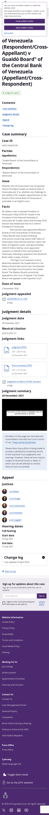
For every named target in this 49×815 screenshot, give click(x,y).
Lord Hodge (14, 498)
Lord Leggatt (15, 519)
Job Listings (7, 666)
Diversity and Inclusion (12, 684)
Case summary (10, 108)
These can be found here (24, 442)
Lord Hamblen (15, 512)
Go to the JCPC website (20, 782)
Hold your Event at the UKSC (15, 729)
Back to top (10, 571)
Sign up (41, 596)
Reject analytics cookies (24, 28)
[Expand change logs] (43, 557)
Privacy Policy (8, 628)
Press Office (7, 749)
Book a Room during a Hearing (16, 723)
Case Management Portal (14, 705)
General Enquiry (9, 711)
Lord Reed (14, 491)
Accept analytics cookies (24, 21)
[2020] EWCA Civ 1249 (17, 298)
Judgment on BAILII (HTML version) (24, 381)
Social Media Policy (11, 646)
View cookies (8, 33)
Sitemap (6, 652)
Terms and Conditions (12, 640)
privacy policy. (42, 603)
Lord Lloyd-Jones (17, 505)
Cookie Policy (8, 622)
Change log (8, 125)
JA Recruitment (9, 672)
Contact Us (7, 699)
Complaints (7, 717)
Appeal (6, 119)
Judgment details (11, 114)
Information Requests (12, 735)
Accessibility (7, 634)
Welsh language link (11, 764)
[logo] (25, 795)
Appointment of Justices (13, 678)
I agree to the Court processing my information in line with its (25, 603)
